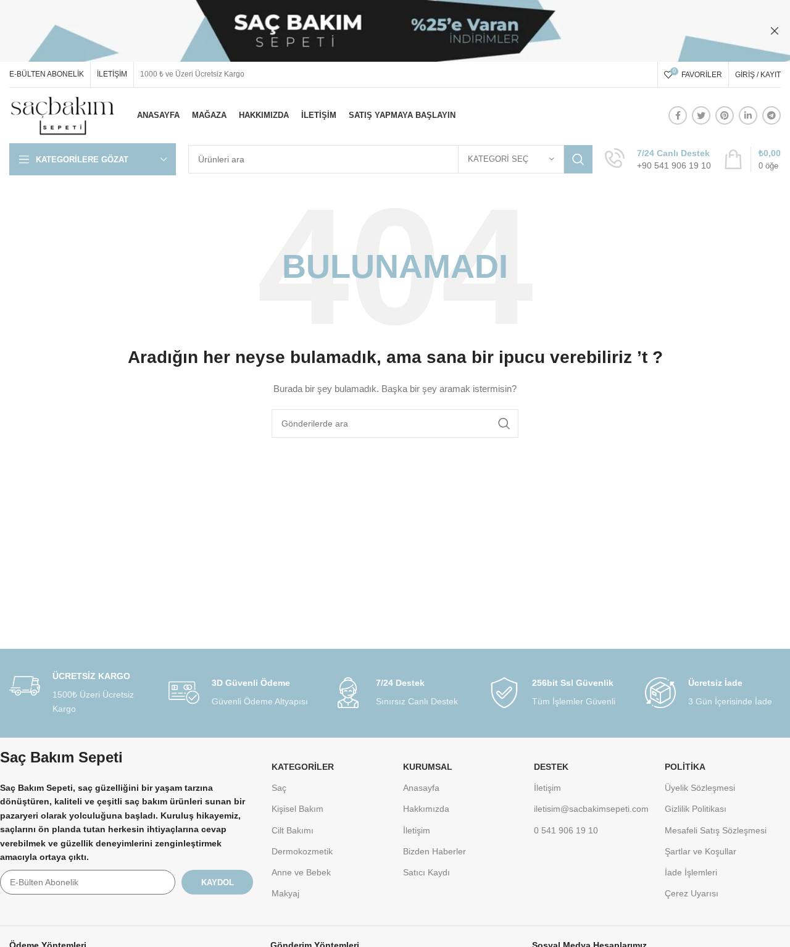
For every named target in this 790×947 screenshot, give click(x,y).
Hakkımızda (426, 809)
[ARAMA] (578, 159)
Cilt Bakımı (293, 830)
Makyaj (285, 893)
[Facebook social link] (677, 115)
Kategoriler (303, 767)
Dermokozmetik (302, 851)
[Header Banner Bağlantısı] (376, 31)
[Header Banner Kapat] (774, 31)
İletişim (416, 830)
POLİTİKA (685, 767)
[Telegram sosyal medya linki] (771, 115)
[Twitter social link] (701, 115)
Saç (279, 788)
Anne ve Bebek (301, 872)
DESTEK (551, 767)
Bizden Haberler (434, 851)
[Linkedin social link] (748, 115)
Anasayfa (421, 788)
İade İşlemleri (691, 872)
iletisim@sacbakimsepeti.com (591, 809)
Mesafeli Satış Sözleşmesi (716, 830)
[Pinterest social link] (724, 115)
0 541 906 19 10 (566, 830)
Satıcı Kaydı (426, 872)
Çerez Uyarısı (691, 893)
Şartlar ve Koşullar (700, 851)
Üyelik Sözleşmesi (700, 788)
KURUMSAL (427, 767)
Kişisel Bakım (297, 809)
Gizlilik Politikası (695, 809)
